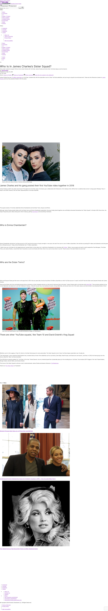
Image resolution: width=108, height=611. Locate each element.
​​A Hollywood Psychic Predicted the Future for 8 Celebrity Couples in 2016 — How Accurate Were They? (28, 478)
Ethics (5, 595)
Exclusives (4, 13)
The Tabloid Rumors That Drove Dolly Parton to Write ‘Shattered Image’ (19, 548)
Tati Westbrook (54, 363)
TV (3, 14)
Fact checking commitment (11, 597)
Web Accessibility (8, 40)
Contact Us (7, 593)
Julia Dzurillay (4, 70)
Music (3, 22)
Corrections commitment (10, 598)
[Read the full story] (36, 428)
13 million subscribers (17, 77)
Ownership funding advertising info (13, 600)
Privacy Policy (7, 37)
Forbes (65, 247)
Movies (4, 23)
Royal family (5, 20)
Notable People (6, 19)
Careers (6, 594)
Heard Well (88, 284)
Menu (1, 9)
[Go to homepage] (5, 582)
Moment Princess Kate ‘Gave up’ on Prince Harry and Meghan (16, 431)
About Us (6, 35)
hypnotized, (35, 211)
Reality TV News (6, 16)
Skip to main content (5, 0)
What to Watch (5, 17)
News (3, 12)
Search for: (3, 8)
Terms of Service (8, 36)
